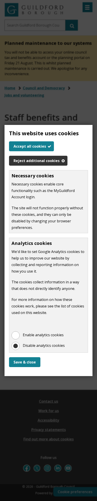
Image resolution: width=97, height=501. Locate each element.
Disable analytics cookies (44, 345)
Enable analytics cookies (43, 334)
